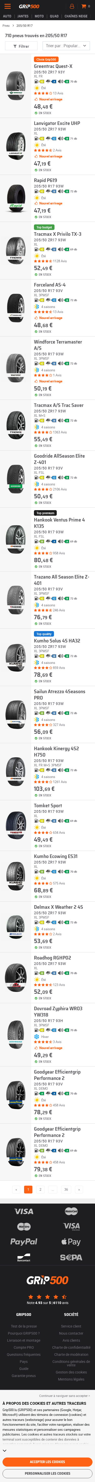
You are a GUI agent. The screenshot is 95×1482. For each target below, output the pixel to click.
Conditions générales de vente (71, 1363)
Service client (71, 1326)
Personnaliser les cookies (47, 1473)
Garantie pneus (24, 1375)
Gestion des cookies (71, 1372)
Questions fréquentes (24, 1354)
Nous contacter (71, 1333)
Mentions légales (71, 1379)
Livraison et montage (23, 1340)
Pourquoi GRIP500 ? (24, 1333)
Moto (39, 16)
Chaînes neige (76, 16)
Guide (23, 1368)
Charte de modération (71, 1354)
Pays (24, 1361)
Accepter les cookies (47, 1462)
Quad (54, 16)
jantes (23, 16)
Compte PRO (24, 1347)
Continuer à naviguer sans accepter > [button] (64, 1396)
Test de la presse (24, 1326)
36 (66, 1189)
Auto (7, 16)
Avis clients (71, 1340)
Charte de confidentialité (71, 1347)
